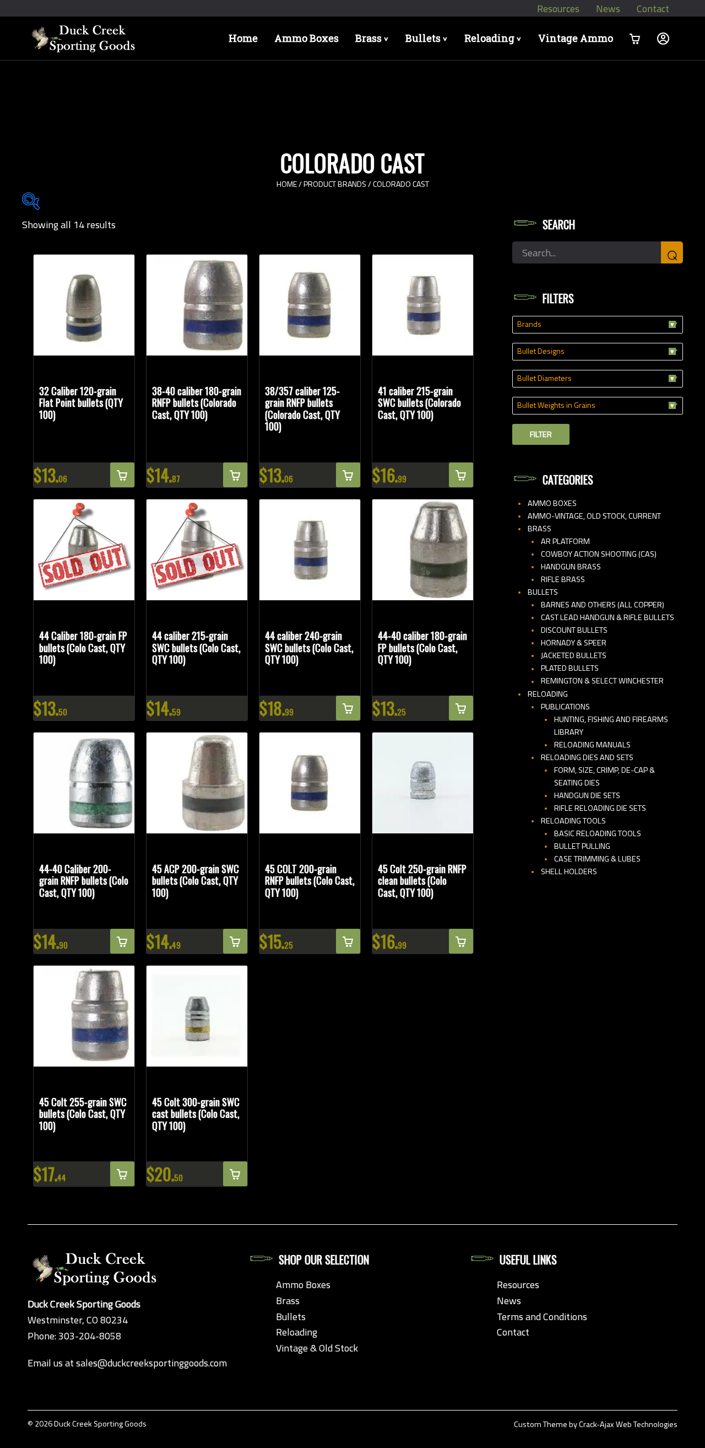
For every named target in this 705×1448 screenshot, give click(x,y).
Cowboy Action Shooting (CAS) (599, 554)
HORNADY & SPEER (573, 643)
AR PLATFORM (565, 541)
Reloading (494, 38)
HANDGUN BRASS (571, 567)
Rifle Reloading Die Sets (600, 808)
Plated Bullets (570, 668)
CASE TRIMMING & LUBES (597, 859)
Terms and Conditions (542, 1316)
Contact (653, 8)
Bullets (428, 38)
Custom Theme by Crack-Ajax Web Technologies (595, 1424)
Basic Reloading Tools (597, 833)
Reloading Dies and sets (587, 757)
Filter (541, 434)
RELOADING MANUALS (592, 745)
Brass (373, 38)
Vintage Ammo (575, 38)
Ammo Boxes (306, 38)
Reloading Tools (573, 821)
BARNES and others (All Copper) (602, 605)
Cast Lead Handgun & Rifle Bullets (607, 617)
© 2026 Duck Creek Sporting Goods (87, 1424)
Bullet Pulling (582, 846)
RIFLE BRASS (563, 579)
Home (243, 38)
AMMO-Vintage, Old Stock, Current (594, 516)
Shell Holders (569, 871)
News (608, 8)
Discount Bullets (574, 630)
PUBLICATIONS (565, 707)
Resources (558, 8)
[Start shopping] (635, 38)
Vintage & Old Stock (317, 1348)
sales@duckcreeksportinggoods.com (151, 1362)
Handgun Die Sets (587, 795)
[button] (122, 474)
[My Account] (663, 38)
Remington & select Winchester (602, 681)
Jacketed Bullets (573, 655)
